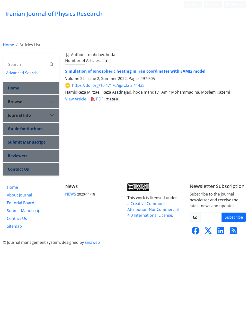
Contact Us (18, 169)
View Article (75, 99)
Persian (236, 4)
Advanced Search (22, 73)
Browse (15, 101)
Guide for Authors (25, 128)
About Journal (19, 195)
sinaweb (92, 242)
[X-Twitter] (208, 232)
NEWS (70, 194)
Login (194, 4)
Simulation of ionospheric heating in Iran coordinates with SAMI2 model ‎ (135, 71)
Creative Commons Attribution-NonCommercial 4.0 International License (153, 209)
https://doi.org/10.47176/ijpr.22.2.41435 (108, 85)
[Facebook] (195, 232)
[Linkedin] (221, 232)
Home (8, 45)
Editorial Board (20, 203)
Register (212, 4)
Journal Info (19, 115)
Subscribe (234, 217)
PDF (106, 99)
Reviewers (17, 155)
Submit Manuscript (26, 142)
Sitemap (14, 226)
